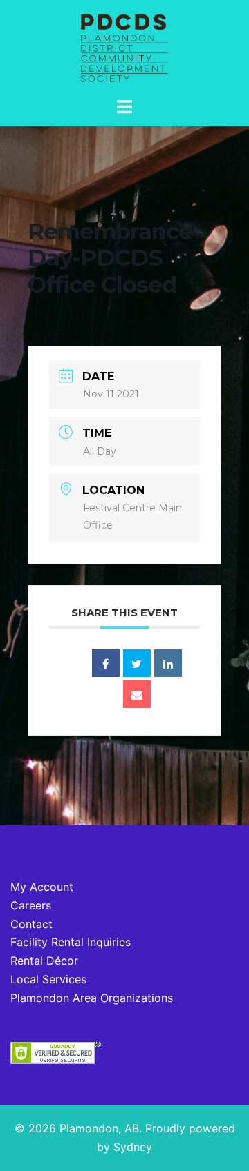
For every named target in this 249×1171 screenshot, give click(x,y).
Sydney (132, 1147)
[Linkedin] (168, 663)
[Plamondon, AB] (124, 47)
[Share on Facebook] (106, 663)
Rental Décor (44, 960)
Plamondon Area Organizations (91, 998)
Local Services (48, 979)
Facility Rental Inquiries (70, 942)
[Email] (137, 694)
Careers (30, 905)
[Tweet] (137, 663)
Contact (31, 924)
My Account (41, 887)
